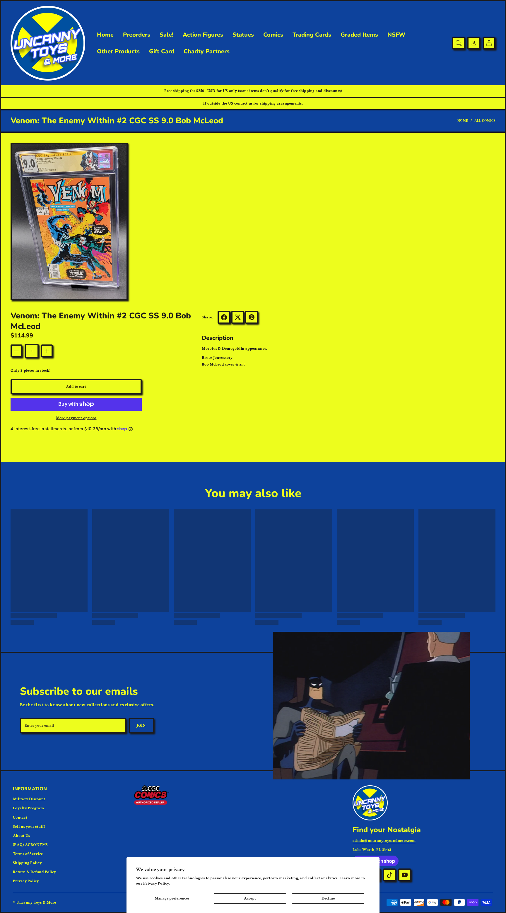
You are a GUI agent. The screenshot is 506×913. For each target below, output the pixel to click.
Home (105, 35)
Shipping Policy (27, 863)
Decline (328, 898)
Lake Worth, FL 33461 (372, 849)
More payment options (76, 418)
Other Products (118, 51)
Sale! (166, 35)
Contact (20, 817)
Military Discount (29, 799)
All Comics (484, 121)
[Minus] (16, 350)
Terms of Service (28, 853)
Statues (243, 35)
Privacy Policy (26, 881)
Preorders (136, 35)
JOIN (141, 725)
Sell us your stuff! (29, 826)
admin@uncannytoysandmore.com (384, 840)
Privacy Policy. (156, 883)
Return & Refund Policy (34, 872)
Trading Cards (312, 35)
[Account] (473, 43)
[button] (224, 317)
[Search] (458, 43)
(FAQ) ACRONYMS (30, 844)
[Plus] (47, 350)
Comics (273, 35)
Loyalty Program (28, 808)
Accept (250, 898)
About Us (21, 835)
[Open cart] (489, 43)
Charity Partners (207, 51)
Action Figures (203, 35)
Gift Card (161, 51)
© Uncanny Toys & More (34, 902)
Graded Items (359, 35)
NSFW (396, 35)
